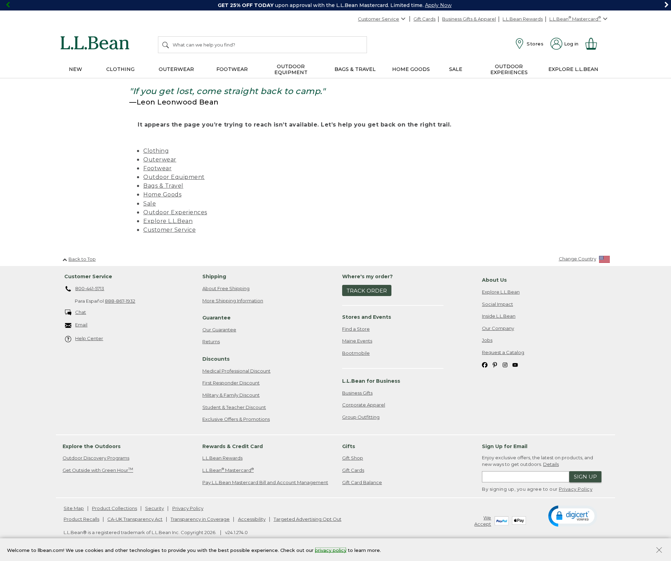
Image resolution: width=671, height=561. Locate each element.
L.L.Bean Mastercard (228, 470)
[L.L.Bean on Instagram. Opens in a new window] (505, 364)
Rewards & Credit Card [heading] (232, 446)
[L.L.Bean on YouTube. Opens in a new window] (515, 364)
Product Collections (114, 508)
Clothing (156, 151)
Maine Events (357, 341)
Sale (149, 203)
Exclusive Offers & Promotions (236, 419)
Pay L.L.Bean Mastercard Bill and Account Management (265, 482)
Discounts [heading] (216, 359)
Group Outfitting (361, 417)
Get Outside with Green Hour (98, 470)
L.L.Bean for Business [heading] (371, 381)
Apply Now (438, 5)
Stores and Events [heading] (366, 317)
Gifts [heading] (348, 446)
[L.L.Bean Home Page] (96, 44)
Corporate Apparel (363, 405)
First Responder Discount (231, 383)
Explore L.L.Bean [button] (573, 69)
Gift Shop (352, 458)
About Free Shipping (226, 288)
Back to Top (82, 259)
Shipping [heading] (214, 276)
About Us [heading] (494, 280)
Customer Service (378, 19)
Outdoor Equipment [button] (291, 69)
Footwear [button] (232, 69)
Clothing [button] (120, 69)
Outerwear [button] (176, 69)
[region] (335, 5)
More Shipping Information (232, 300)
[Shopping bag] (594, 44)
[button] (572, 515)
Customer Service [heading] (88, 276)
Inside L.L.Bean (498, 316)
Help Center (89, 338)
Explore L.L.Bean (168, 221)
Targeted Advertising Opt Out (307, 519)
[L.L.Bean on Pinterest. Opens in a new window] (495, 364)
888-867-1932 (120, 301)
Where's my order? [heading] (367, 276)
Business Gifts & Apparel (469, 19)
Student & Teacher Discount (234, 407)
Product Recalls (81, 519)
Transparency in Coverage (200, 519)
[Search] (166, 45)
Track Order (367, 290)
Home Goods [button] (411, 69)
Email (81, 325)
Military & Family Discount (231, 395)
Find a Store (356, 329)
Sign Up (585, 476)
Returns (211, 341)
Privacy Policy (575, 489)
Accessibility (252, 519)
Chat (80, 312)
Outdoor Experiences (175, 212)
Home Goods (162, 194)
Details (551, 464)
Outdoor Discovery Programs (96, 458)
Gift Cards (424, 19)
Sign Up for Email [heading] (504, 446)
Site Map (74, 508)
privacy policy (330, 550)
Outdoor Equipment (174, 177)
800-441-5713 (89, 288)
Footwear (157, 168)
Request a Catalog (503, 352)
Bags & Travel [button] (355, 69)
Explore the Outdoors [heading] (92, 446)
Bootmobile (356, 353)
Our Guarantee (219, 329)
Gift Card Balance (362, 482)
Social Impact (497, 304)
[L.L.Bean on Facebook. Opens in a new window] (485, 364)
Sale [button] (455, 69)
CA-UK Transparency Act (135, 519)
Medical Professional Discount (236, 371)
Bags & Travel (163, 185)
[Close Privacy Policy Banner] (659, 551)
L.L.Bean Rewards (523, 19)
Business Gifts (357, 393)
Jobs (487, 340)
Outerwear (159, 159)
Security (154, 508)
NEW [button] (75, 69)
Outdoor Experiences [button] (509, 69)
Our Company (498, 328)
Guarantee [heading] (216, 318)
